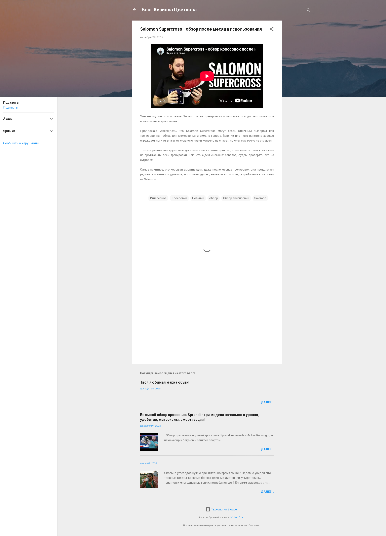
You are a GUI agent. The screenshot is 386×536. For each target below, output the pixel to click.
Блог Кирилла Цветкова (169, 9)
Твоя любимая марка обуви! (164, 382)
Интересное (158, 198)
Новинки (198, 198)
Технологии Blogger (224, 509)
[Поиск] (308, 11)
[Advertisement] (298, 81)
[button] (271, 30)
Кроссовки (179, 198)
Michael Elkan (237, 517)
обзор (213, 198)
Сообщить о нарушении (21, 143)
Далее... (267, 402)
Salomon (260, 198)
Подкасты (10, 107)
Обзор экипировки (236, 198)
